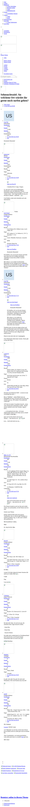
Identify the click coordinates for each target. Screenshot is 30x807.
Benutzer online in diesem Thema (14, 797)
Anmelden (6, 30)
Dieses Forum (7, 62)
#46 (8, 493)
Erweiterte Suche (8, 73)
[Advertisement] (14, 433)
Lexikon (6, 69)
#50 (8, 721)
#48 (8, 620)
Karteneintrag (7, 224)
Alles (5, 57)
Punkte (5, 128)
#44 (8, 297)
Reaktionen (7, 125)
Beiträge (6, 131)
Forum (5, 66)
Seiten (5, 71)
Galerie (6, 68)
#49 (8, 676)
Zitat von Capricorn (12, 498)
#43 (8, 246)
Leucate (6, 727)
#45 (8, 390)
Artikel (5, 65)
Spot (24, 264)
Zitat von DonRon (11, 249)
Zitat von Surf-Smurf (12, 302)
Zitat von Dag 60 (11, 184)
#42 (8, 179)
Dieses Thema (7, 60)
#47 (8, 567)
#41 (8, 138)
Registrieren (7, 32)
